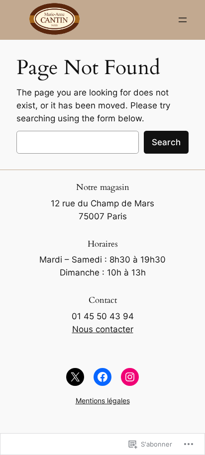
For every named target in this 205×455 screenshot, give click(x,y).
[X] (75, 377)
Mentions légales (103, 400)
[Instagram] (130, 377)
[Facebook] (102, 377)
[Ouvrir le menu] (183, 20)
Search (166, 142)
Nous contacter (102, 329)
